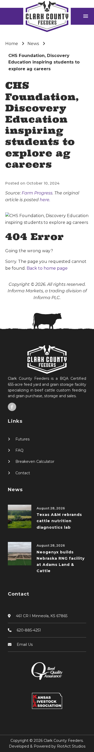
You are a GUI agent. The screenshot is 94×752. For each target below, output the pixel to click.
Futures (22, 439)
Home (11, 43)
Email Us (25, 644)
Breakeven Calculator (34, 461)
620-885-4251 (29, 630)
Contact (22, 473)
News (33, 43)
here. (45, 199)
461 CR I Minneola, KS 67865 (41, 616)
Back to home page (47, 268)
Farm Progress (37, 193)
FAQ (19, 450)
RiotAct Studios (71, 746)
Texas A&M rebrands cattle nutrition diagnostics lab (59, 521)
